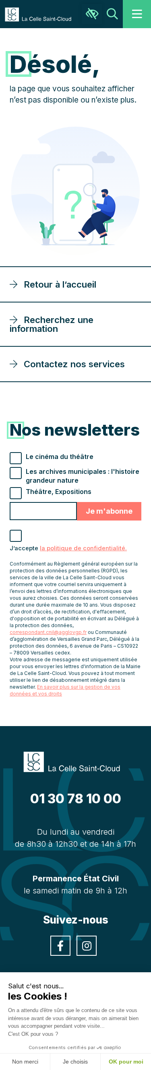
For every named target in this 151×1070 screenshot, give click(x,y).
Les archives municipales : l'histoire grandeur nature (82, 475)
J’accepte (68, 548)
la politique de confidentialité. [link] (83, 548)
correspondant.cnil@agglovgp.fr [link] (48, 632)
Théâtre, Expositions (58, 492)
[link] (42, 14)
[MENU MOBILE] (137, 14)
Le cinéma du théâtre (59, 457)
